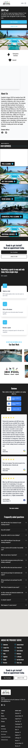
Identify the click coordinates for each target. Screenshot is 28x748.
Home (2, 713)
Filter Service (3, 734)
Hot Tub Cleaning (4, 731)
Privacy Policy (4, 718)
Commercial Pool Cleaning (5, 737)
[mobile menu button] (25, 3)
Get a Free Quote (14, 22)
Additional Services (4, 739)
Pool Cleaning (3, 729)
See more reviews (14, 508)
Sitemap (3, 721)
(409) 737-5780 (14, 26)
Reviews (2, 716)
